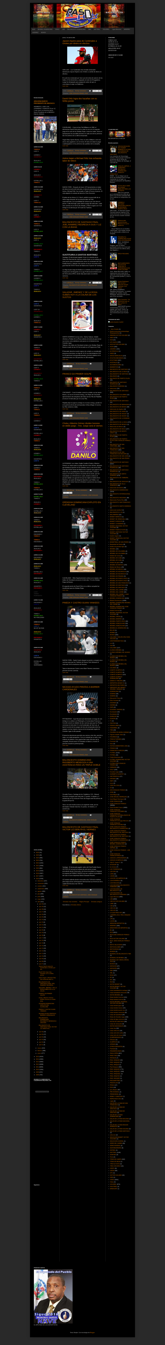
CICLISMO (113, 647)
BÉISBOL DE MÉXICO (116, 569)
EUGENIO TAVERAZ (116, 709)
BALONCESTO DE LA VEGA (118, 422)
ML (111, 930)
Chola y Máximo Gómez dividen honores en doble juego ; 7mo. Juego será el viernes (82, 424)
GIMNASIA (113, 767)
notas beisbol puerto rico (117, 1010)
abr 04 (41, 1037)
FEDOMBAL (113, 728)
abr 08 (41, 961)
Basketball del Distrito (116, 544)
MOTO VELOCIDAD (116, 944)
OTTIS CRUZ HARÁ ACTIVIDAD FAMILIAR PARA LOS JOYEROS (124, 188)
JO (111, 787)
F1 (111, 721)
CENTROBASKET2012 (117, 641)
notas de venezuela (116, 1024)
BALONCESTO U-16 (116, 512)
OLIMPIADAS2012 (115, 1037)
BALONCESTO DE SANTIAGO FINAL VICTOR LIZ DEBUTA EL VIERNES (80, 828)
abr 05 (41, 1034)
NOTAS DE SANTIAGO (117, 1021)
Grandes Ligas (114, 772)
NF (111, 977)
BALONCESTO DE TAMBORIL (119, 477)
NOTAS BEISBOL (115, 995)
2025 (37, 855)
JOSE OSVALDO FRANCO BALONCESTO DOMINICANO (119, 827)
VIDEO (57, 29)
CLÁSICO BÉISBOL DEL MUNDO (120, 652)
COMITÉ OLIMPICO (116, 672)
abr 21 (41, 927)
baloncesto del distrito (116, 487)
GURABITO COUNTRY (117, 774)
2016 (37, 878)
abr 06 (41, 1031)
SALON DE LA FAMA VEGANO (119, 1129)
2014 (37, 1059)
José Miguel (113, 794)
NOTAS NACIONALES (116, 1026)
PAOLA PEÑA (114, 1053)
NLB (111, 982)
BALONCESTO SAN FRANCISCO (120, 502)
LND (111, 906)
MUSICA (112, 964)
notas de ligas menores (117, 1019)
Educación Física (115, 698)
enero (39, 1053)
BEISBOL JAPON (115, 616)
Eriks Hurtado (114, 700)
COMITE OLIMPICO (116, 670)
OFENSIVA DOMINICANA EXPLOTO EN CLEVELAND (46, 1005)
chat (111, 645)
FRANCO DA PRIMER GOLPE (76, 374)
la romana (113, 867)
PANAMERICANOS (115, 1051)
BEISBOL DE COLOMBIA (117, 551)
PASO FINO (113, 1055)
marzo (40, 1048)
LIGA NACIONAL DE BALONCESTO (116, 889)
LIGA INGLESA (114, 883)
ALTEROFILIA (114, 351)
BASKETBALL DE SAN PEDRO (119, 542)
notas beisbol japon (116, 1005)
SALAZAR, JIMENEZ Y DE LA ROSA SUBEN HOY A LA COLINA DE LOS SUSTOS (79, 294)
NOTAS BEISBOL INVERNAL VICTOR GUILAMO (118, 1002)
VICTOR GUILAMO (116, 1175)
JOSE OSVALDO (115, 801)
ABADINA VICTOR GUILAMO (119, 335)
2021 (37, 865)
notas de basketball (116, 1014)
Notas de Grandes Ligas (117, 1017)
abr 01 (41, 1044)
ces (111, 643)
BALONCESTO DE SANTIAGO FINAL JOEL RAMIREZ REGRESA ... (47, 983)
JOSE (111, 792)
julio (39, 894)
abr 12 (41, 951)
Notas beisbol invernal (116, 997)
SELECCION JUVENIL (116, 1141)
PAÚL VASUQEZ (115, 1078)
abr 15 (41, 943)
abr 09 (41, 958)
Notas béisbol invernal (116, 999)
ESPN (112, 707)
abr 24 (41, 919)
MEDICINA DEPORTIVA (117, 923)
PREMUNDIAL (114, 1094)
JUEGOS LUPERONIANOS (118, 858)
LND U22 (113, 908)
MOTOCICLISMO (115, 947)
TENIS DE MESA (115, 1161)
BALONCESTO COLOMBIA (118, 394)
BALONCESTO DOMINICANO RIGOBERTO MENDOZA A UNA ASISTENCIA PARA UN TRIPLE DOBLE (81, 762)
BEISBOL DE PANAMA (117, 576)
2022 (37, 863)
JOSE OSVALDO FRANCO (76, 93)
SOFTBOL (97, 29)
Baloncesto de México (116, 426)
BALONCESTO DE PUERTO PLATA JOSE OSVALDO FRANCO (120, 439)
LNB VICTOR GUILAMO (117, 901)
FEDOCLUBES (114, 725)
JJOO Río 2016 (114, 785)
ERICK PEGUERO (123, 253)
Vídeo (112, 1182)
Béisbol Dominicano (116, 600)
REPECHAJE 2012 (115, 1098)
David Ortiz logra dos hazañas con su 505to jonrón (46, 973)
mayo (39, 899)
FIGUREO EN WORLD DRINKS (119, 732)
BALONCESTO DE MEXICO (118, 424)
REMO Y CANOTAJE (116, 1096)
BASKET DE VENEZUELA (118, 519)
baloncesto (113, 388)
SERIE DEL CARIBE (116, 1143)
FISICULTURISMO (115, 739)
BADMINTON (114, 367)
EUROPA (112, 718)
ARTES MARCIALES (116, 355)
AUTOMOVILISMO (115, 364)
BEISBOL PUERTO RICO (117, 621)
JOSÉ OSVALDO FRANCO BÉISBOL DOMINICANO (118, 843)
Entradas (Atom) (76, 905)
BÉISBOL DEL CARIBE (117, 592)
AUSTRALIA (113, 362)
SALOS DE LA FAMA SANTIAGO (120, 1131)
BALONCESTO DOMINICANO (76, 29)
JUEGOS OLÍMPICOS (116, 860)
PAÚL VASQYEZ (115, 1076)
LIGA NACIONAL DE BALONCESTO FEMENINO (118, 893)
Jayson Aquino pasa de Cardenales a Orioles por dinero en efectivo (79, 42)
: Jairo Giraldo (114, 329)
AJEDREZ (35, 32)
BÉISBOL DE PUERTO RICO (118, 580)
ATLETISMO (114, 360)
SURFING (113, 1154)
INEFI (111, 781)
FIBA (111, 730)
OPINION (113, 1044)
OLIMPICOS (113, 1042)
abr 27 (41, 912)
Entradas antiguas (96, 901)
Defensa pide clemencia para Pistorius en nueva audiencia (123, 223)
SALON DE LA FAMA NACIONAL (120, 1121)
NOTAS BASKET (115, 984)
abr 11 (41, 953)
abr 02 (41, 1042)
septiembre (41, 888)
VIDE (111, 1177)
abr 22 (41, 924)
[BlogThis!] (95, 91)
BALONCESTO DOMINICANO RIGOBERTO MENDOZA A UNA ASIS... (47, 1020)
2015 (37, 1056)
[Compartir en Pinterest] (101, 91)
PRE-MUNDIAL (114, 1092)
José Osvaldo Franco (116, 807)
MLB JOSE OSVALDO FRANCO (119, 934)
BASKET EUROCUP (116, 521)
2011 (37, 1067)
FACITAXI (113, 723)
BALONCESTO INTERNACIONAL (120, 494)
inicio (111, 783)
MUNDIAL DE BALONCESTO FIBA (120, 953)
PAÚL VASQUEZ (115, 1062)
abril (39, 901)
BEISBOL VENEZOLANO (117, 623)
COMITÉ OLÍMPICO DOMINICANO (116, 677)
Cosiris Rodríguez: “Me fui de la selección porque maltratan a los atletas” (123, 285)
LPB (111, 918)
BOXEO (43, 32)
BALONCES (113, 376)
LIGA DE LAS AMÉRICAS (117, 878)
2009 (37, 1072)
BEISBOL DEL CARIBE (117, 590)
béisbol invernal (114, 610)
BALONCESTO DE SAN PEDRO (119, 458)
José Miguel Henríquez (117, 799)
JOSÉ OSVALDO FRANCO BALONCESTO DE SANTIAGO (119, 835)
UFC (111, 1173)
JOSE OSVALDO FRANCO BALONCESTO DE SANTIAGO (119, 831)
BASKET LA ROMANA (116, 523)
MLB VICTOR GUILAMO (117, 938)
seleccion (113, 1135)
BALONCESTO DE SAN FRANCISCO (117, 449)
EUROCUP (113, 716)
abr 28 (41, 909)
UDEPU (112, 1168)
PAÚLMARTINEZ (115, 1080)
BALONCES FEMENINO (117, 386)
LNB (63, 29)
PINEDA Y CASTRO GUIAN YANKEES (80, 602)
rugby (111, 1101)
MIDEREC (127, 29)
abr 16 (41, 940)
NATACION (113, 966)
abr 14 (41, 945)
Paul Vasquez (114, 1067)
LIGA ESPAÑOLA (115, 880)
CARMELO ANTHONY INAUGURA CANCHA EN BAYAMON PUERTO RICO (124, 205)
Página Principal (84, 901)
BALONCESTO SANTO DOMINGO (120, 506)
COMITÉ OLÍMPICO (116, 674)
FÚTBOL (112, 755)
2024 (37, 857)
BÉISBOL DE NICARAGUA (118, 574)
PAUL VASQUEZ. (115, 1071)
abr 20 (41, 930)
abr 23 (41, 922)
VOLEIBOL (106, 29)
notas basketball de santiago (118, 990)
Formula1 (113, 741)
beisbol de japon (115, 562)
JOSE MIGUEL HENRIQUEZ (118, 797)
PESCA (112, 1085)
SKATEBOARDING (115, 1148)
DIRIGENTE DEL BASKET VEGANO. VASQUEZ (118, 688)
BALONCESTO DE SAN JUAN (119, 456)
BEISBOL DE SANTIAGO (117, 585)
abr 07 (41, 964)
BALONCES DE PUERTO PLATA (120, 378)
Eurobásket (113, 714)
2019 (37, 870)
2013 (37, 1061)
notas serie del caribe (116, 1033)
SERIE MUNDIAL (115, 1145)
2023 (37, 860)
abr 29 (41, 906)
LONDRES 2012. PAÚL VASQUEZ (120, 915)
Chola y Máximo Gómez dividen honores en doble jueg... (47, 999)
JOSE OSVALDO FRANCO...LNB (120, 850)
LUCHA (112, 921)
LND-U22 (113, 910)
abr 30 (41, 904)
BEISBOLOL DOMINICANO (118, 628)
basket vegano (114, 536)
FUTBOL (112, 752)
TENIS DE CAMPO (115, 1159)
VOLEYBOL (113, 1186)
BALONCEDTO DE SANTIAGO (119, 374)
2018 (37, 873)
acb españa (113, 342)
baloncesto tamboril (116, 510)
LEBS (111, 874)
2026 (37, 852)
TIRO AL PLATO (115, 1164)
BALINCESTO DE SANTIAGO (119, 369)
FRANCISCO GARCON (117, 750)
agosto (40, 891)
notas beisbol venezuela (117, 1012)
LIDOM (112, 876)
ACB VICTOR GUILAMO (117, 344)
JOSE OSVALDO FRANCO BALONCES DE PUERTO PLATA (120, 815)
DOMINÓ (113, 696)
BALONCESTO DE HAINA (118, 411)
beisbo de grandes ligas (117, 546)
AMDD (112, 353)
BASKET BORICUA (116, 517)
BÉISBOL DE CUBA (116, 560)
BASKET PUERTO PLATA (117, 529)
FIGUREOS (113, 737)
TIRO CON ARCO (115, 1166)
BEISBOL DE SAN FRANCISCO (119, 583)
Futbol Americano (115, 757)
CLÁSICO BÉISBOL (116, 650)
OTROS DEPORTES (116, 1046)
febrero (40, 1050)
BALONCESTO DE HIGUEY (118, 413)
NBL (111, 973)
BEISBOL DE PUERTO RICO (118, 578)
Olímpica (112, 1039)
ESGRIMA (113, 703)
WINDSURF (113, 1188)
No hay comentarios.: (81, 91)
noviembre (41, 883)
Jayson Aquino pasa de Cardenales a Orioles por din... (47, 967)
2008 (37, 1075)
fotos (111, 743)
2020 (37, 868)
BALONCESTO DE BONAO (118, 407)
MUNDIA (112, 951)
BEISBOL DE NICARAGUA (118, 571)
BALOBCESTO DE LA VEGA (118, 371)
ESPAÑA (112, 705)
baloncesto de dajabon (117, 409)
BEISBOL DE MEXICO (116, 565)
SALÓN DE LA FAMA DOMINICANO (116, 1115)
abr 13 (41, 948)
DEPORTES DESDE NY (117, 683)
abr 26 (41, 914)
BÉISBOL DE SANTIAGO (117, 587)
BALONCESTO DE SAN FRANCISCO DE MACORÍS (118, 453)
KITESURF (113, 864)
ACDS (112, 346)
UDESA (112, 1170)
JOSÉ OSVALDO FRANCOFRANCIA (115, 854)
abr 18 (41, 935)
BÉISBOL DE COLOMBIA (117, 553)
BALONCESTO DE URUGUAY (119, 481)
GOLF (112, 769)
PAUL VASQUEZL (115, 1073)
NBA (89, 29)
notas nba (113, 1028)
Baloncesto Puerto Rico (117, 500)
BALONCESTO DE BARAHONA (119, 404)
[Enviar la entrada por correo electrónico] (90, 91)
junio (39, 896)
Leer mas (65, 86)
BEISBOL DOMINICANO (45, 29)
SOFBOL (112, 1150)
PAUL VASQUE (114, 1064)
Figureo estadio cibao (116, 734)
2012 (37, 1064)
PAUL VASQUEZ (115, 1060)
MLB (33, 29)
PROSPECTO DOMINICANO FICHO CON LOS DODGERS (124, 238)
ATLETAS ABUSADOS (116, 358)
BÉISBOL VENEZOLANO (117, 625)
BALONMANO (114, 514)
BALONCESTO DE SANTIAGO (78, 285)
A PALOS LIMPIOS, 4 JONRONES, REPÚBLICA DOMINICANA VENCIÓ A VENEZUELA (120, 170)
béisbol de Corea (115, 555)
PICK (111, 1087)
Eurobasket (113, 712)
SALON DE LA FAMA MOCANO (119, 1118)
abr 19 (41, 932)
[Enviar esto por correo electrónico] (93, 91)
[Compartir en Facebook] (99, 91)
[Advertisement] (45, 65)
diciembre (41, 881)
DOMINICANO (114, 691)
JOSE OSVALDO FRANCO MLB (117, 823)
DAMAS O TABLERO (116, 680)
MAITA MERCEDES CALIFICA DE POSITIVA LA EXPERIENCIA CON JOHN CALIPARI (124, 266)
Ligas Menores (116, 29)
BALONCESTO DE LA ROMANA (78, 495)
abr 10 (41, 956)
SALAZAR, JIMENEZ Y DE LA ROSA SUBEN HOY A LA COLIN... (48, 989)
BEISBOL (113, 549)
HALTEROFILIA (114, 776)
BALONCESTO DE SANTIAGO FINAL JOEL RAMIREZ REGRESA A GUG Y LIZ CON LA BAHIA (81, 224)
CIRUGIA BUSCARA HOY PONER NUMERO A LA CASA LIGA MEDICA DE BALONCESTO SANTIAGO (120, 150)
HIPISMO (113, 778)
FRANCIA (113, 748)
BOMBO (112, 632)
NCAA (112, 975)
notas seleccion (114, 1030)
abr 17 (41, 938)
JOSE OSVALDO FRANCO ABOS (117, 810)
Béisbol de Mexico (115, 567)
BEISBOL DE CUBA (116, 558)
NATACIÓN (113, 968)
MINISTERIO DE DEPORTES (119, 928)
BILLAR (112, 630)
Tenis (111, 1157)
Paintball (112, 1048)
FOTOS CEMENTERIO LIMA (118, 746)
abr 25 (41, 917)
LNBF (111, 903)
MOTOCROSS (114, 949)
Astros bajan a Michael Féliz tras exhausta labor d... (47, 978)
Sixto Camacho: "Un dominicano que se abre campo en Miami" (124, 302)
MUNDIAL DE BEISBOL (117, 957)
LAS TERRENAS (115, 869)
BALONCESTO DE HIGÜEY (118, 416)
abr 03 (41, 1039)
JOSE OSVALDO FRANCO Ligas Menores (119, 819)
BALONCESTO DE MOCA (118, 429)
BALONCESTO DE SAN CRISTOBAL (117, 445)
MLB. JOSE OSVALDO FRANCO (120, 941)
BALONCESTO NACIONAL (118, 497)
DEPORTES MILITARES (117, 685)
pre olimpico (113, 1089)
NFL (111, 979)
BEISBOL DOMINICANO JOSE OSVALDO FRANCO (119, 607)
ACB (111, 340)
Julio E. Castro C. (115, 862)
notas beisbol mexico (116, 1008)
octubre (40, 886)
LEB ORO (113, 871)
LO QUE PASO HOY (116, 912)
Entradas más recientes (70, 901)
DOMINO (113, 693)
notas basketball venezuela (118, 992)
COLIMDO (113, 667)
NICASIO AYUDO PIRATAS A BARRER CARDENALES (47, 1014)
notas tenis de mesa (116, 1035)
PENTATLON (114, 1083)
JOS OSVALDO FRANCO (117, 790)
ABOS (112, 337)
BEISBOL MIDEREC (116, 619)
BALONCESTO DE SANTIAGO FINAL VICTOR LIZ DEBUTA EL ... (48, 1026)
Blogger (92, 1332)
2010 (37, 1069)
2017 (37, 876)
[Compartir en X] (97, 91)
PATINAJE (113, 1058)
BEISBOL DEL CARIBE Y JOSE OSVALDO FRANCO (119, 595)
